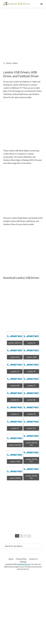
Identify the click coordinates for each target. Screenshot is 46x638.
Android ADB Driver (23, 564)
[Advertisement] (23, 38)
